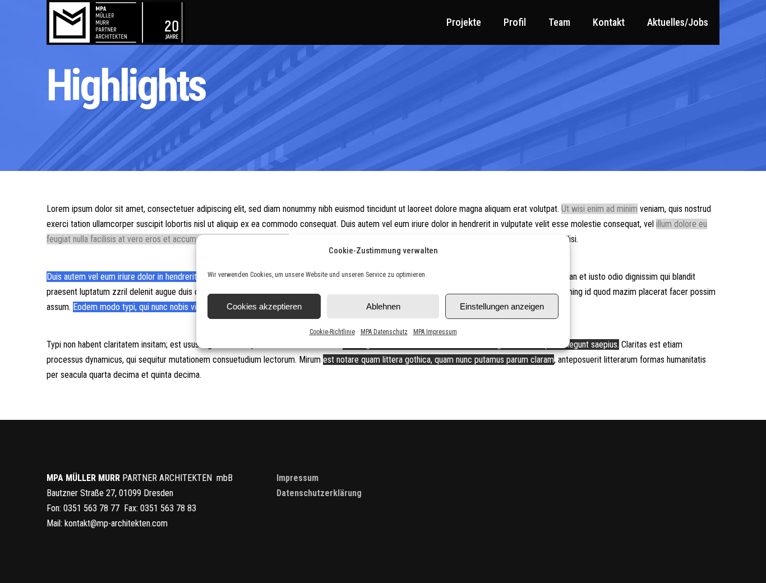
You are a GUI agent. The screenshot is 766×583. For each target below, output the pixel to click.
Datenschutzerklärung (319, 493)
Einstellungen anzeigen (502, 306)
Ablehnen (383, 306)
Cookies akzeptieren (264, 306)
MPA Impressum (435, 332)
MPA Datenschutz (384, 332)
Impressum (297, 478)
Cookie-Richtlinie (332, 332)
